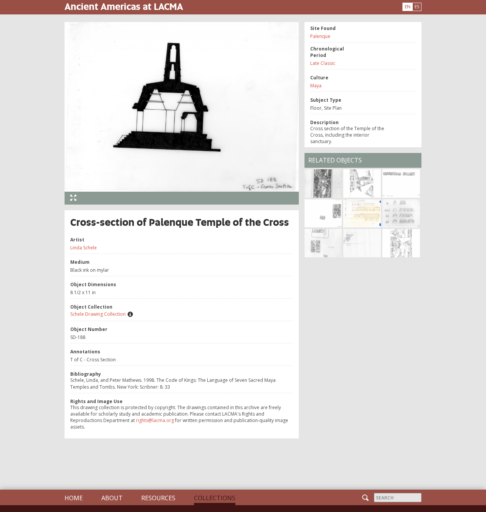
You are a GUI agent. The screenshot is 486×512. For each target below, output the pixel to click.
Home (74, 498)
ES (417, 6)
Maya (316, 85)
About (112, 498)
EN (407, 6)
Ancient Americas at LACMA (124, 6)
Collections (214, 498)
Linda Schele (83, 247)
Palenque (320, 36)
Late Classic (322, 63)
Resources (158, 498)
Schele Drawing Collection (98, 314)
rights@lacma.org (155, 420)
